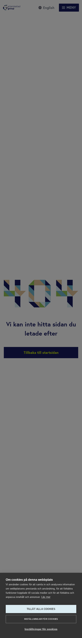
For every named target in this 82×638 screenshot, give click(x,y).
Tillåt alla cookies (41, 609)
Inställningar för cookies (41, 619)
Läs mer (45, 597)
